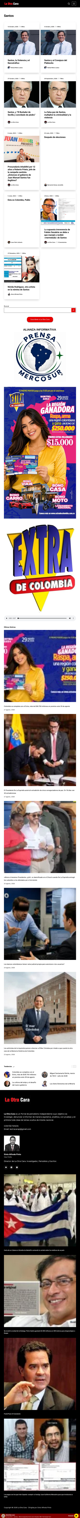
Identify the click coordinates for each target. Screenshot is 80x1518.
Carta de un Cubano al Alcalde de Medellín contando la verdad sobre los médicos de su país (34, 1250)
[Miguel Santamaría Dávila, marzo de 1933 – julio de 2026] (45, 1075)
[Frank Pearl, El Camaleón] (40, 1374)
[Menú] (74, 4)
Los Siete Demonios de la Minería (62, 1084)
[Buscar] (69, 4)
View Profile (8, 1157)
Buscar (6, 306)
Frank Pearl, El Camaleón (12, 1414)
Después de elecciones (55, 137)
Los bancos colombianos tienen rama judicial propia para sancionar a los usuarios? (34, 964)
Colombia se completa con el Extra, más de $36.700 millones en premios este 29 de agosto (37, 706)
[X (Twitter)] (11, 1167)
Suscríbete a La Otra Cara (40, 319)
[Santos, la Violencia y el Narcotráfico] (21, 42)
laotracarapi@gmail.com (20, 1129)
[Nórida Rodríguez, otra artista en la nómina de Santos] (21, 269)
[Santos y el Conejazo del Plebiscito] (58, 42)
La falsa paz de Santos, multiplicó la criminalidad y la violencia (57, 115)
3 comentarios (62, 242)
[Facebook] (6, 1167)
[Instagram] (17, 1167)
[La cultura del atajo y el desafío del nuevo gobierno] (7, 1084)
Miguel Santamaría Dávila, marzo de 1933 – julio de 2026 (62, 1074)
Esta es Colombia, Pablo (19, 200)
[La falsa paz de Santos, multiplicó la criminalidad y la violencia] (58, 94)
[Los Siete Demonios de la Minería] (45, 1084)
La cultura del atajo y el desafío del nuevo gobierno (24, 1083)
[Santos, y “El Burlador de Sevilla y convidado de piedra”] (21, 94)
